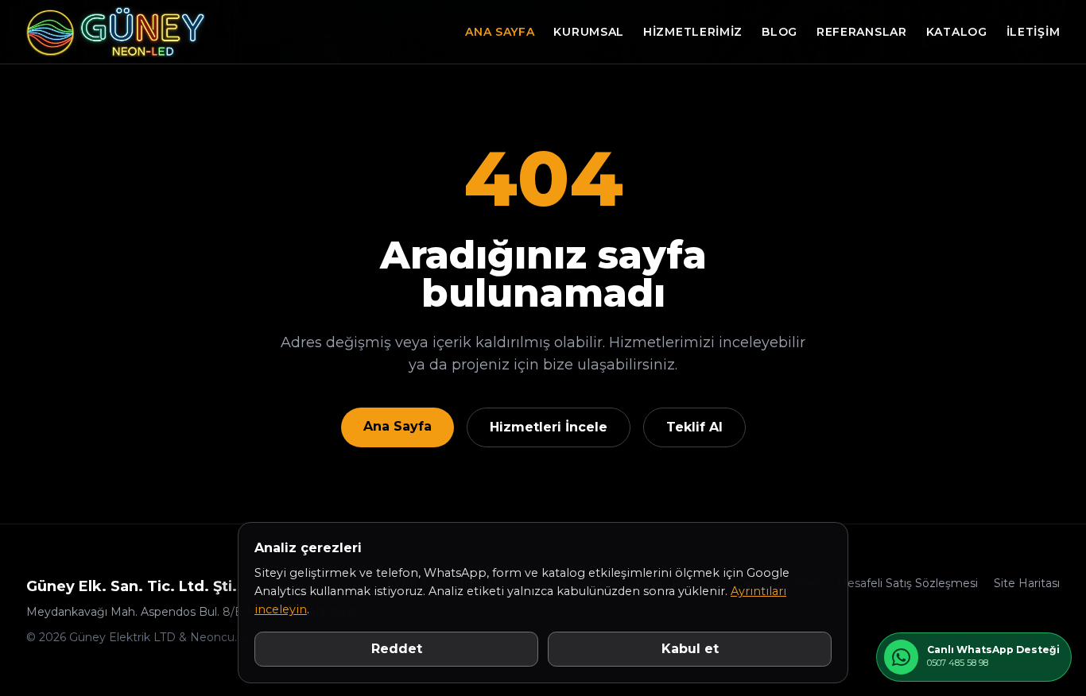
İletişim (1033, 32)
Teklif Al (694, 427)
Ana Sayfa (499, 32)
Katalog (956, 32)
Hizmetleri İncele (548, 427)
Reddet (396, 648)
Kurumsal (588, 32)
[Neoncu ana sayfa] (116, 31)
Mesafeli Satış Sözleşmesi (907, 583)
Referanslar (861, 32)
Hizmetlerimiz (693, 32)
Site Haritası (1027, 583)
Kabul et (690, 648)
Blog (779, 32)
